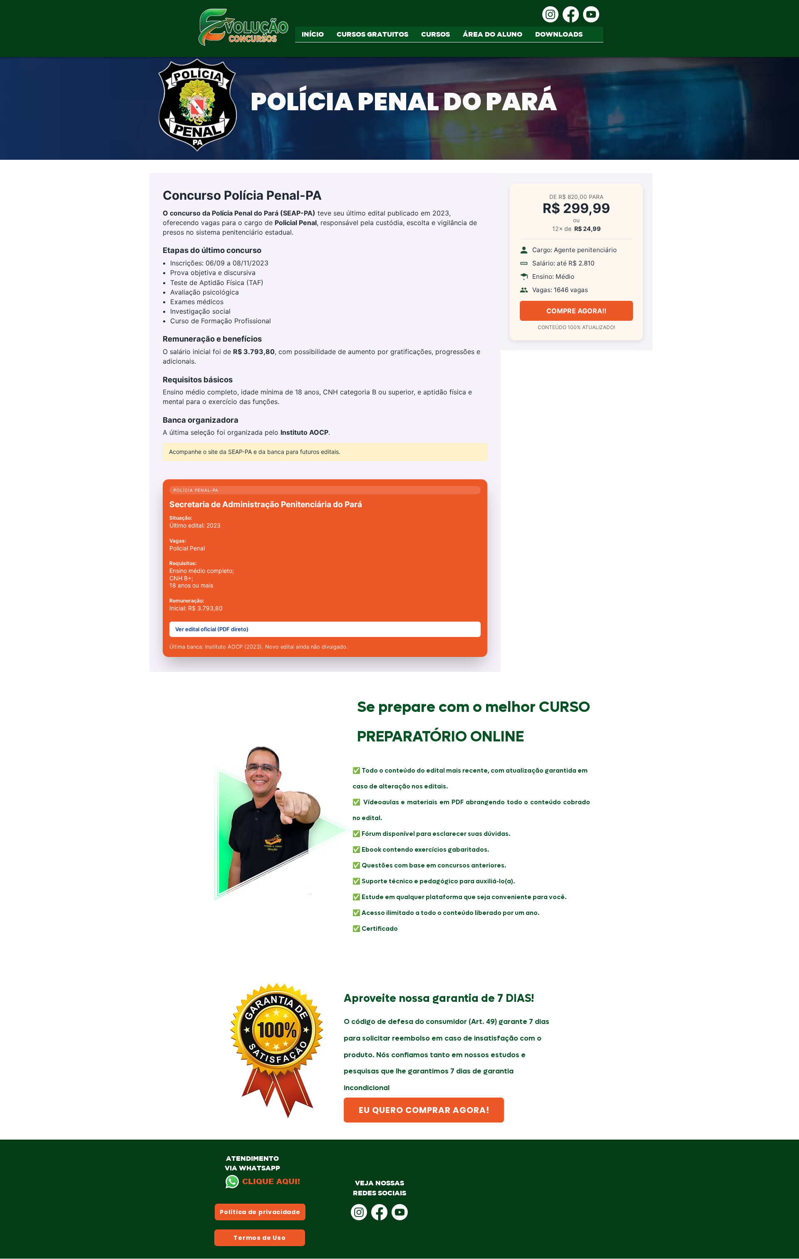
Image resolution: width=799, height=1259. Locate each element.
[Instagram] (550, 14)
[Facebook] (571, 14)
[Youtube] (591, 14)
